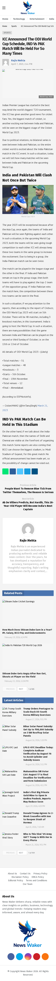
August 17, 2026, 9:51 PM (36, 719)
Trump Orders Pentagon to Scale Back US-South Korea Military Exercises (38, 711)
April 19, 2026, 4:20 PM (35, 806)
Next (21, 689)
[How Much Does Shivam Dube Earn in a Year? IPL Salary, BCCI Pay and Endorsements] (28, 613)
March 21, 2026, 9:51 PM (36, 844)
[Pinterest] (36, 956)
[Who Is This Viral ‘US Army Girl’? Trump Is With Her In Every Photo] (11, 839)
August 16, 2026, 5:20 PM (36, 740)
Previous (10, 689)
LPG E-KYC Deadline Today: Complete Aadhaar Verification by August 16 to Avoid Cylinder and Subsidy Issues (38, 753)
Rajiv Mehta (18, 60)
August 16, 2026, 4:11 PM (36, 785)
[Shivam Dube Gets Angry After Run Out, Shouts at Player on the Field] (28, 657)
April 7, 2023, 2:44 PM (21, 64)
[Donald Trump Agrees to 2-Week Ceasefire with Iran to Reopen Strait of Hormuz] (11, 818)
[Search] (51, 7)
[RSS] (45, 956)
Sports (7, 33)
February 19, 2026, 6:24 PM (16, 637)
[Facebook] (25, 577)
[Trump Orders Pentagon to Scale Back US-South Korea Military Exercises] (11, 714)
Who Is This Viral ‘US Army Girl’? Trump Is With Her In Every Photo (37, 837)
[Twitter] (30, 577)
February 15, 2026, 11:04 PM (16, 681)
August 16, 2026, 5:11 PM (36, 764)
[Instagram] (28, 956)
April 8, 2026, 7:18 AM (35, 827)
